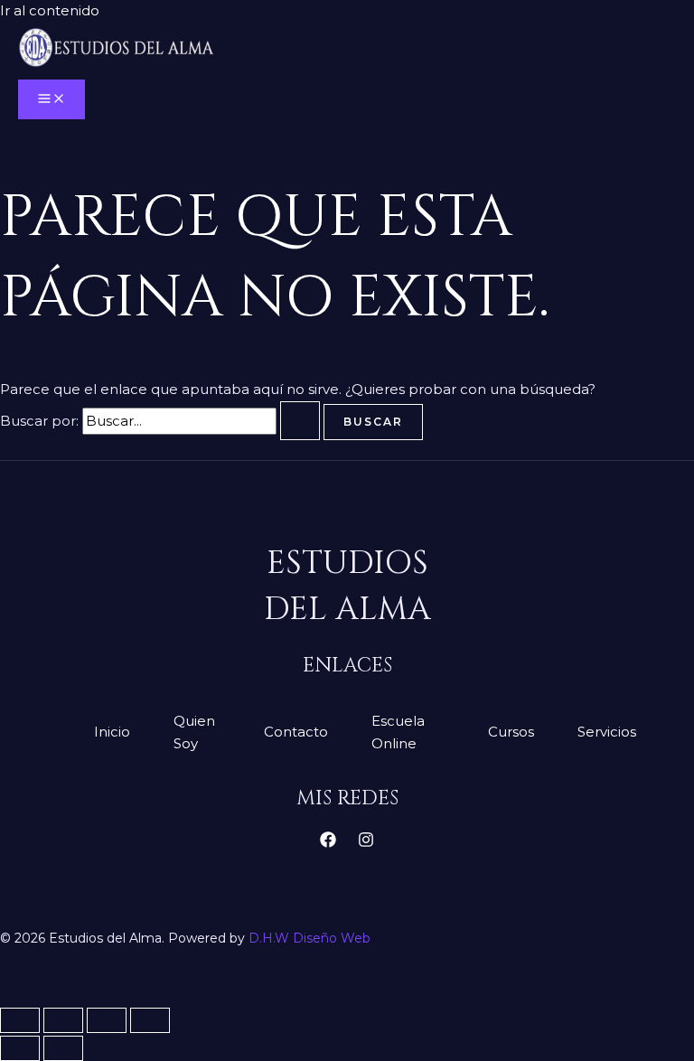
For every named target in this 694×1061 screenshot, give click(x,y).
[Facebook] (328, 842)
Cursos (511, 731)
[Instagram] (366, 842)
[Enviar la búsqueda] (300, 420)
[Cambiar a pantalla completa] (63, 1020)
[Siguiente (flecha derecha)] (63, 1048)
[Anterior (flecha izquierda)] (20, 1048)
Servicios (606, 731)
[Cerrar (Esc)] (150, 1020)
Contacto (296, 731)
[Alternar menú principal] (51, 99)
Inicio (112, 731)
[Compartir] (107, 1020)
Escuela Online (398, 732)
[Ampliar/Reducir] (20, 1020)
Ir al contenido (49, 10)
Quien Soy (194, 732)
